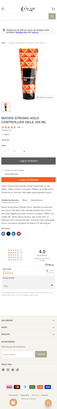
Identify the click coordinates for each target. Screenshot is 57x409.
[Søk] (52, 16)
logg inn (35, 32)
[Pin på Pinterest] (19, 234)
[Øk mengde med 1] (24, 151)
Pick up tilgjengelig (11, 174)
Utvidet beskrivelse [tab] (10, 200)
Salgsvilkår (25, 395)
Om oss (35, 395)
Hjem (3, 43)
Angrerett (44, 395)
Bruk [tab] (25, 200)
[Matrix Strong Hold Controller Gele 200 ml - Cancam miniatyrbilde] (5, 107)
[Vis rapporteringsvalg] (52, 285)
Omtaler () (6, 130)
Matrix (6, 134)
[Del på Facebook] (3, 234)
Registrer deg (21, 32)
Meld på (41, 354)
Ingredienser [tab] (37, 200)
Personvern (13, 395)
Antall (3, 146)
